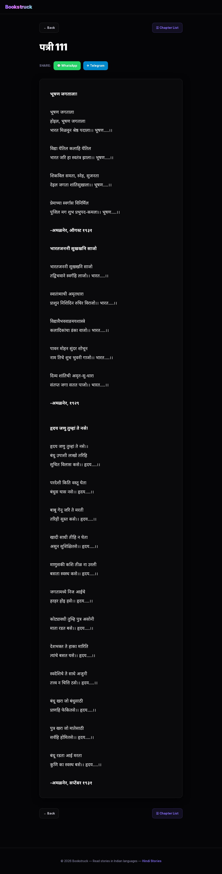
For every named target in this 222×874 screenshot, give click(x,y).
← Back (49, 27)
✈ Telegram (95, 65)
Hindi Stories (152, 861)
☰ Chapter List (167, 27)
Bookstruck (18, 7)
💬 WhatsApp (67, 65)
